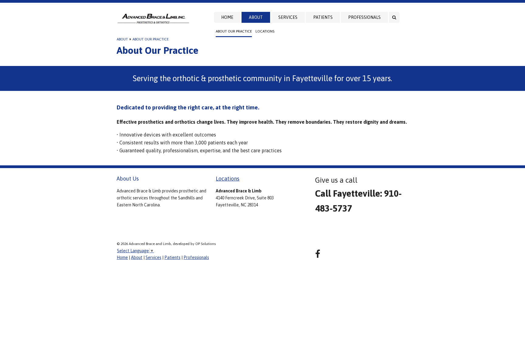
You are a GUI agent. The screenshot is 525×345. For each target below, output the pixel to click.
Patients (323, 17)
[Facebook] (317, 254)
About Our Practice (234, 31)
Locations (265, 31)
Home (227, 17)
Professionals (364, 17)
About (256, 17)
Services (287, 17)
